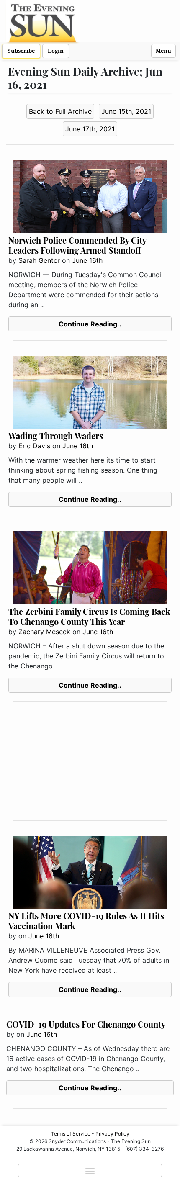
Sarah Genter (39, 260)
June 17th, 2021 (90, 129)
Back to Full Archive (60, 111)
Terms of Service (70, 1134)
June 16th (87, 260)
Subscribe (21, 51)
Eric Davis (34, 446)
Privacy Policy (112, 1134)
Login (56, 51)
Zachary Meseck (44, 631)
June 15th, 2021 (126, 111)
